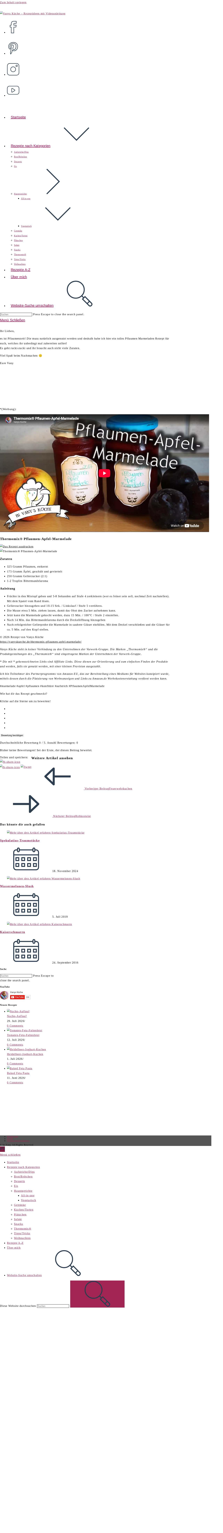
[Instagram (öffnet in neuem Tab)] (14, 67)
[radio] (88, 708)
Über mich (14, 1247)
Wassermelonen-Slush (17, 886)
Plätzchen (20, 1214)
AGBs (10, 1138)
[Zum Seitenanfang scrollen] (2, 1149)
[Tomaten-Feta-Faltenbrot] (24, 1030)
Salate (18, 1219)
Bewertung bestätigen (12, 735)
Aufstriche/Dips (24, 1171)
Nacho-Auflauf (17, 1016)
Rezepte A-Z (15, 1242)
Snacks (18, 1223)
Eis (16, 1185)
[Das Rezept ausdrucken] (16, 546)
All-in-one (27, 1195)
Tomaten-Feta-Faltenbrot (23, 1035)
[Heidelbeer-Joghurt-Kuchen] (26, 1049)
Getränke (20, 1204)
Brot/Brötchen (23, 1176)
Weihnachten (22, 1238)
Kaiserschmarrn (12, 932)
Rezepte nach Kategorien (23, 1167)
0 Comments (15, 1025)
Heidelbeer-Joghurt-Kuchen (25, 1054)
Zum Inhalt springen (13, 2)
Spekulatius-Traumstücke (20, 840)
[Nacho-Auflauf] (18, 1011)
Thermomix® (22, 1228)
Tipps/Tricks (22, 1233)
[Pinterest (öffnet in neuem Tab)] (14, 46)
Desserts (19, 1181)
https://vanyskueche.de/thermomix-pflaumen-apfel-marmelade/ (41, 641)
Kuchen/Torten (23, 1209)
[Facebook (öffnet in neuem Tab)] (14, 25)
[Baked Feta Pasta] (19, 1068)
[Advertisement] (29, 1109)
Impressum (12, 1136)
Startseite (13, 1162)
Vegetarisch (28, 1200)
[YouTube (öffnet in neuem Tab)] (14, 88)
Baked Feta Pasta (18, 1073)
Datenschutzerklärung (18, 1140)
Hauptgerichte (23, 1190)
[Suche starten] (97, 1294)
